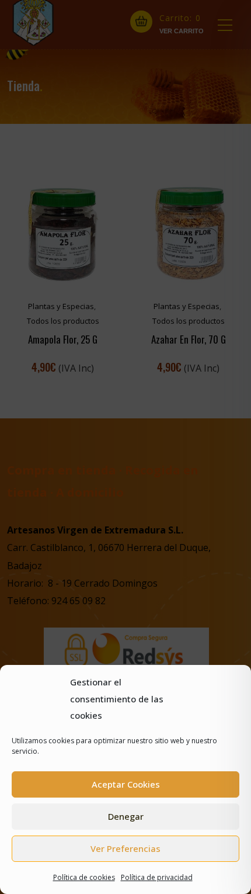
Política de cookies (84, 877)
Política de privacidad (157, 877)
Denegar (126, 816)
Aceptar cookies (126, 784)
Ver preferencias (125, 848)
